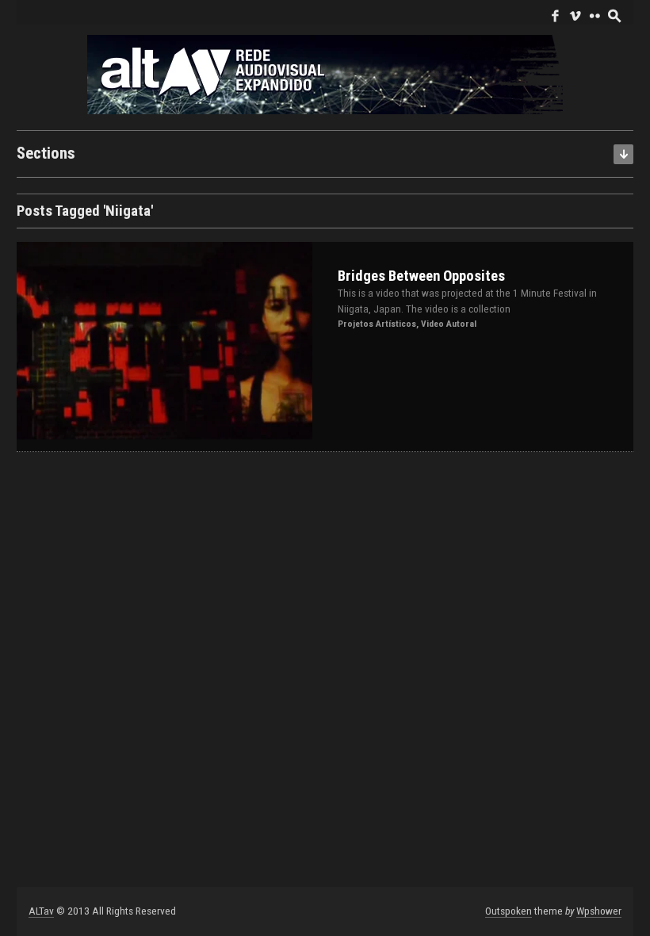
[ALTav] (325, 73)
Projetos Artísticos (377, 323)
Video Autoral (448, 323)
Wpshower (598, 910)
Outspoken (508, 910)
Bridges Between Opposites (421, 276)
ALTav (41, 910)
